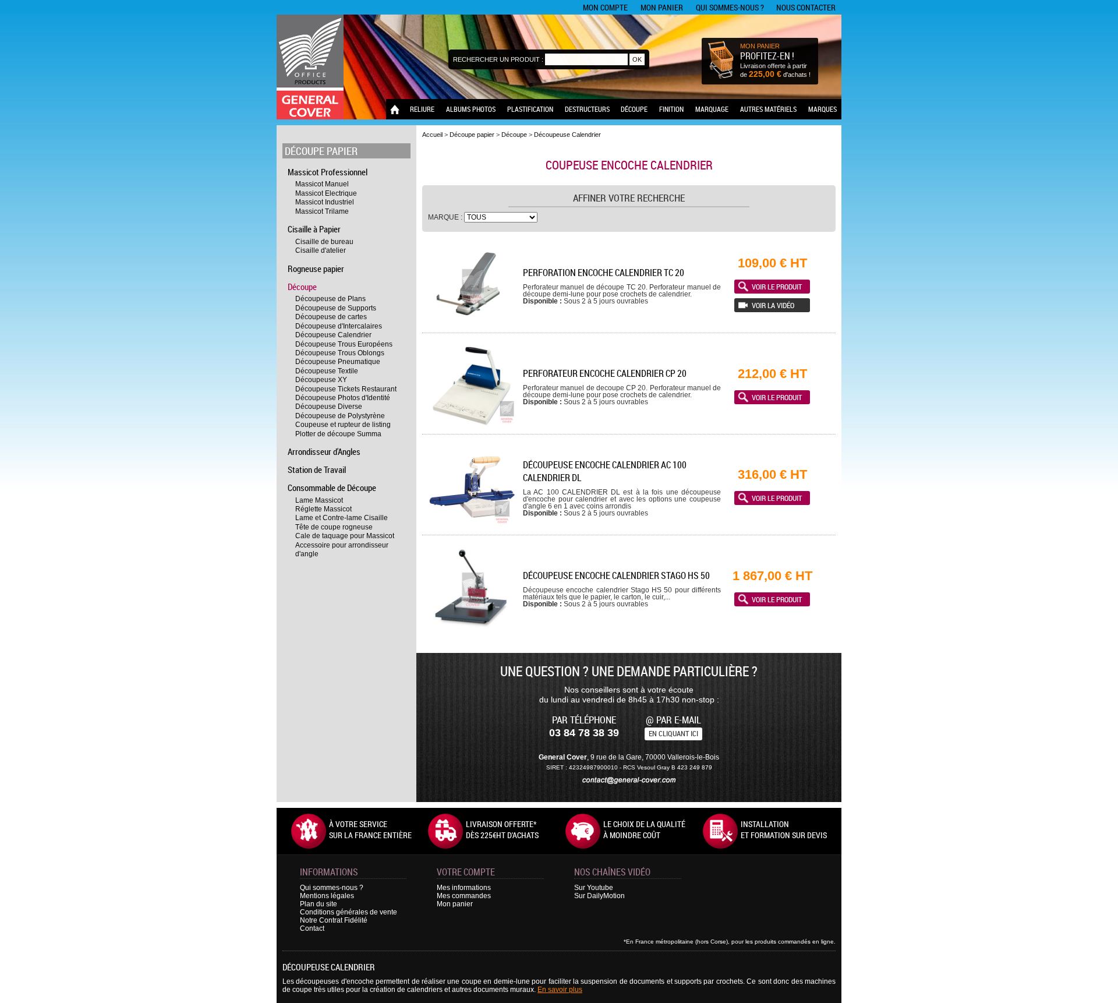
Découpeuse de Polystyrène (340, 416)
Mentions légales (327, 896)
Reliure (422, 109)
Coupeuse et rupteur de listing (343, 425)
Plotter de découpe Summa (338, 434)
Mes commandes (464, 896)
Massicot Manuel (322, 184)
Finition (671, 109)
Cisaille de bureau (324, 242)
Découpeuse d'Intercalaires (338, 326)
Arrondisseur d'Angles (324, 451)
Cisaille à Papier (314, 229)
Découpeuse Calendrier (333, 335)
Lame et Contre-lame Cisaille (341, 518)
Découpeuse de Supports (335, 308)
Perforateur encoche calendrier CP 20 (605, 373)
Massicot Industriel (324, 202)
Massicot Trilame (322, 211)
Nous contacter (806, 7)
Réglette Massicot (323, 509)
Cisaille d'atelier (320, 250)
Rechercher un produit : (498, 59)
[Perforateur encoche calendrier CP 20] (471, 425)
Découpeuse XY (321, 380)
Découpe (634, 109)
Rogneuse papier (316, 268)
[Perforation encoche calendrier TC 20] (471, 323)
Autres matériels (768, 109)
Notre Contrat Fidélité (333, 920)
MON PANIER (760, 46)
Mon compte (605, 7)
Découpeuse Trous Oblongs (339, 353)
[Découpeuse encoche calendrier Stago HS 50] (471, 627)
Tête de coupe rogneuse (334, 527)
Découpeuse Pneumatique (337, 362)
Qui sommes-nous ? (730, 7)
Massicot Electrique (326, 193)
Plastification (530, 109)
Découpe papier (321, 151)
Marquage (711, 109)
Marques (822, 109)
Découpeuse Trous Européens (343, 344)
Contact (312, 928)
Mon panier (662, 7)
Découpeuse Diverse (328, 406)
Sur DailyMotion (599, 896)
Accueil (432, 134)
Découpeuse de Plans (330, 299)
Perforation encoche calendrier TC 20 (603, 272)
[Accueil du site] (310, 67)
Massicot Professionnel (327, 172)
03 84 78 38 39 (584, 732)
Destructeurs (587, 109)
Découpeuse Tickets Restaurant (346, 389)
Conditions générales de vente (348, 912)
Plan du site (318, 904)
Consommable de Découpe (332, 487)
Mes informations (464, 888)
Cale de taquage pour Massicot (344, 536)
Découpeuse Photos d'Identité (342, 398)
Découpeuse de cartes (331, 317)
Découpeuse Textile (326, 371)
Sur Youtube (593, 888)
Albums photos (471, 109)
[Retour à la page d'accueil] (395, 109)
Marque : (446, 217)
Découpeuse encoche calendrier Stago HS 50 (616, 575)
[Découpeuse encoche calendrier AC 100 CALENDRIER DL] (471, 525)
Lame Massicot (319, 500)
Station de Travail (317, 469)
